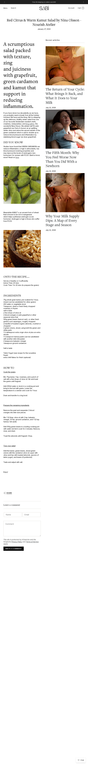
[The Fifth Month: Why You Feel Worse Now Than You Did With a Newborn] (65, 129)
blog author (30, 124)
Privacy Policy (16, 542)
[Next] (83, 2)
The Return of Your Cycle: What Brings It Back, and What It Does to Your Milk (65, 96)
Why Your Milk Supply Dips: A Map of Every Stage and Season (62, 220)
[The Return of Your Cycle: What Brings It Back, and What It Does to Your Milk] (65, 65)
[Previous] (4, 2)
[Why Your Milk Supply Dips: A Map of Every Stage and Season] (65, 192)
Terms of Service (32, 542)
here (17, 157)
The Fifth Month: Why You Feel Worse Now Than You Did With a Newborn (62, 159)
